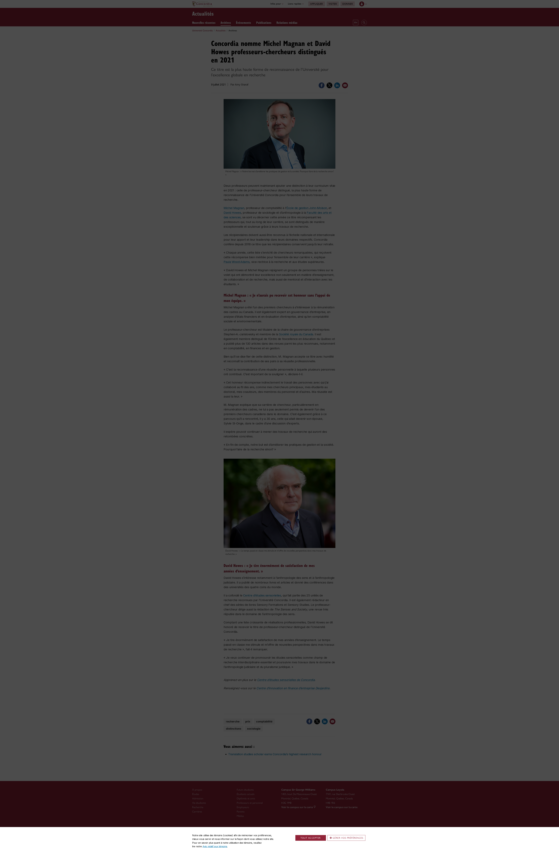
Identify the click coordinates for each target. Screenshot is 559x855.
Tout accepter (310, 838)
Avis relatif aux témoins (214, 846)
